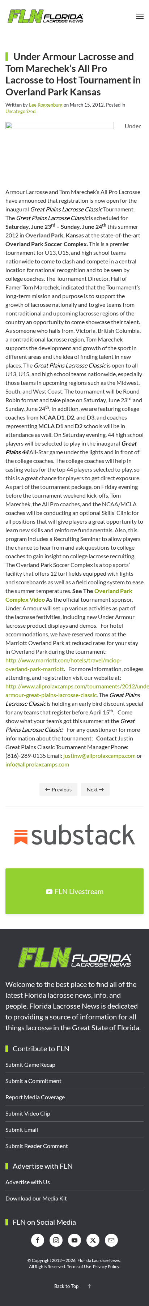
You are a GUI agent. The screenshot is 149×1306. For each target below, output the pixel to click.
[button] (140, 16)
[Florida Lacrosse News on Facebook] (37, 1240)
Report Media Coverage (35, 1097)
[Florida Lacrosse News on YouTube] (74, 1240)
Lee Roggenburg (46, 105)
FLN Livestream (79, 891)
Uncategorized (20, 111)
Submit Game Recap (30, 1064)
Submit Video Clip (27, 1113)
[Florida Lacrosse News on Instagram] (56, 1240)
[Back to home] (45, 16)
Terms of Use (79, 1266)
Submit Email (21, 1129)
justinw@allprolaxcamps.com (99, 755)
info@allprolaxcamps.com (37, 764)
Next (92, 789)
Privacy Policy (106, 1266)
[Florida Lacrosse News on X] (92, 1240)
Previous (62, 789)
